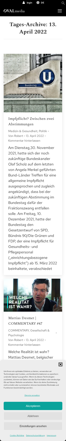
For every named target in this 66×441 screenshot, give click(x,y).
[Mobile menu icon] (59, 10)
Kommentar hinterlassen (24, 141)
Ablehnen (33, 416)
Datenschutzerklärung (35, 435)
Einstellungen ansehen (33, 426)
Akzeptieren (33, 405)
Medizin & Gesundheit (22, 131)
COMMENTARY (18, 330)
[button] (60, 364)
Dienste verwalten (32, 395)
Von (15, 136)
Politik (43, 131)
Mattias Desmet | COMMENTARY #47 (25, 320)
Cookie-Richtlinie (17, 435)
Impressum (51, 435)
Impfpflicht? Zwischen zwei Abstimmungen (31, 121)
